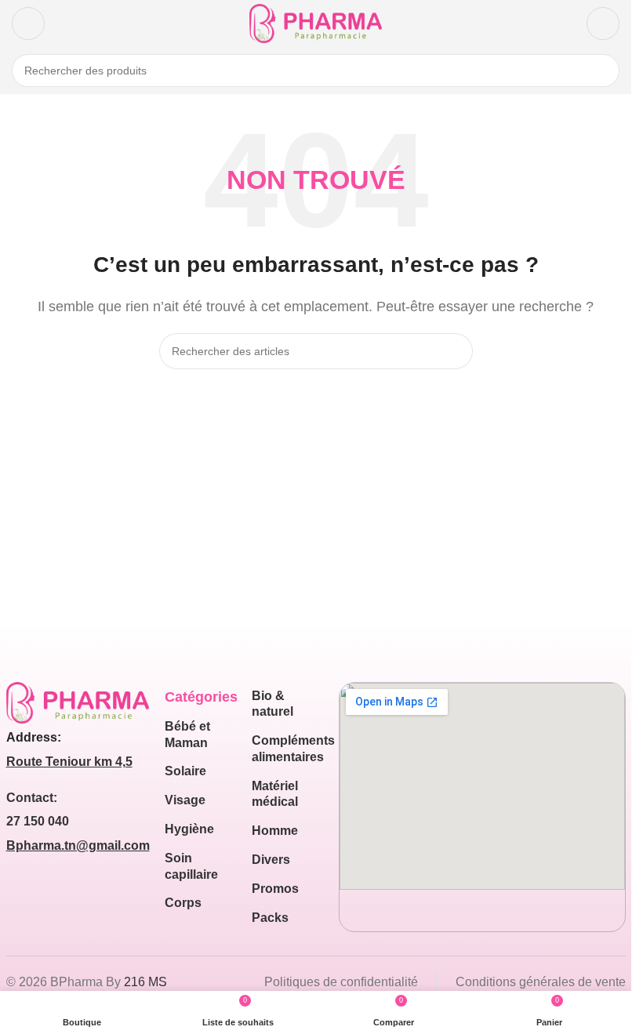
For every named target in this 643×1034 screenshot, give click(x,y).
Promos (275, 888)
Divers (271, 859)
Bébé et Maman (187, 734)
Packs (270, 917)
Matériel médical (275, 794)
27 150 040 (37, 821)
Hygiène (189, 829)
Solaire (185, 771)
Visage (185, 800)
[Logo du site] (315, 22)
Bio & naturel (272, 704)
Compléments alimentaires (287, 749)
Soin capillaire (191, 866)
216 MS (145, 982)
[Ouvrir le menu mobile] (28, 23)
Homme (275, 830)
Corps (183, 902)
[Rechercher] (603, 70)
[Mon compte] (603, 23)
